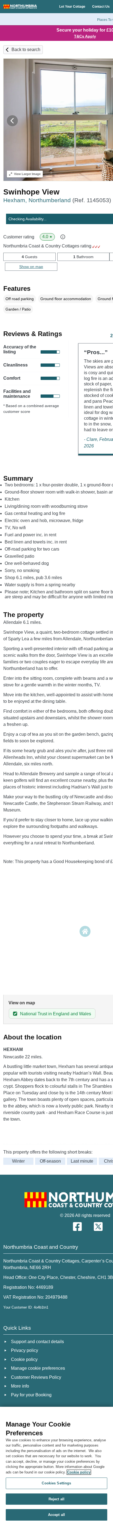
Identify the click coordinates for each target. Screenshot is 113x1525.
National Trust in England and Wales (55, 1013)
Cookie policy (79, 1472)
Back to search (26, 49)
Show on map (31, 266)
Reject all (56, 1499)
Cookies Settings (56, 1483)
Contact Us (101, 7)
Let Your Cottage (72, 7)
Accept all (56, 1515)
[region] (56, 1466)
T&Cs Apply (85, 36)
